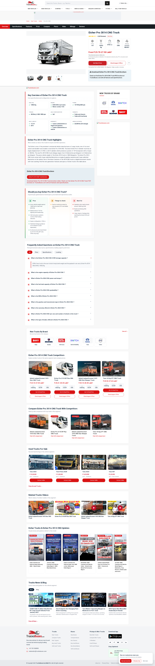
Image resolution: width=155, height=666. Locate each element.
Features (29, 26)
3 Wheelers (92, 640)
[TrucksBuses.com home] (31, 3)
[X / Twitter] (110, 642)
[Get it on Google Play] (115, 636)
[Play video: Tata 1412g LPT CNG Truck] (120, 508)
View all (125, 331)
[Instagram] (122, 642)
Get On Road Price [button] (40, 392)
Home (27, 21)
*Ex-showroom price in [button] (96, 55)
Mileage (72, 26)
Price (38, 26)
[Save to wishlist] (129, 63)
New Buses (74, 635)
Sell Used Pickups (94, 646)
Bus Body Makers (75, 646)
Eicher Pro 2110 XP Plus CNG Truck (65, 516)
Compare (47, 26)
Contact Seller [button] (41, 480)
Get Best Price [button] (97, 63)
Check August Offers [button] (116, 63)
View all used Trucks (35, 486)
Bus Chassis (74, 640)
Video (64, 26)
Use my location (125, 661)
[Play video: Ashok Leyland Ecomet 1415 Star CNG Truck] (41, 508)
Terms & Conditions (116, 663)
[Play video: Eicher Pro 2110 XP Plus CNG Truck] (67, 508)
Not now (145, 661)
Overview (5, 26)
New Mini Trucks (94, 635)
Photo (56, 26)
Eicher (40, 21)
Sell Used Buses (75, 648)
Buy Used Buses (75, 643)
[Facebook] (114, 642)
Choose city (136, 661)
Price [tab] (36, 252)
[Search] (107, 3)
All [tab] (30, 252)
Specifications (17, 26)
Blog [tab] (37, 589)
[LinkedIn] (126, 642)
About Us (97, 663)
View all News (33, 621)
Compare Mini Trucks (95, 637)
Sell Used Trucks (56, 646)
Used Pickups (93, 643)
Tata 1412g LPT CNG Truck (112, 378)
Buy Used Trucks (56, 643)
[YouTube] (118, 642)
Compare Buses (75, 637)
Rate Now (110, 36)
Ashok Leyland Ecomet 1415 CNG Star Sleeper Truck (92, 517)
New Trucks (34, 21)
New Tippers (55, 640)
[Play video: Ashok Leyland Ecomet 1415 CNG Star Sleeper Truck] (93, 508)
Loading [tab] (58, 252)
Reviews (82, 26)
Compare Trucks (56, 637)
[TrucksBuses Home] (35, 634)
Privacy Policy (105, 663)
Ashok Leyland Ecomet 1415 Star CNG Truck (40, 517)
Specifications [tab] (47, 252)
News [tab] (31, 589)
